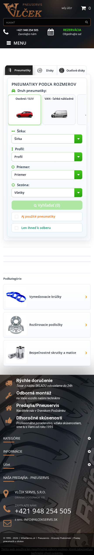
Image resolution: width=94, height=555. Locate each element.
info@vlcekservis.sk (40, 519)
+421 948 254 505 (43, 511)
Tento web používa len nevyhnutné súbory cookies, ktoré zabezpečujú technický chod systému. (47, 551)
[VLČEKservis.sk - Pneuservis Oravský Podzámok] (23, 10)
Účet (6, 464)
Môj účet (67, 8)
